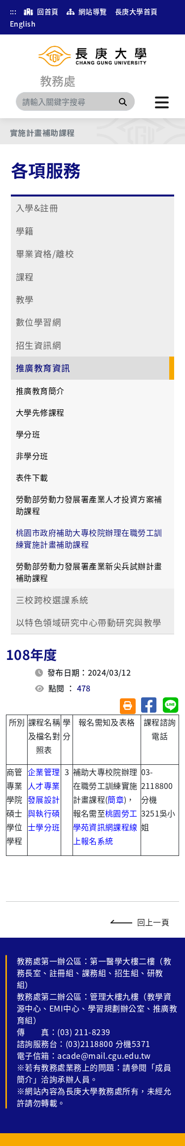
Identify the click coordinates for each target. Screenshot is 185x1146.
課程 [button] (25, 276)
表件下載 (32, 477)
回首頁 (47, 11)
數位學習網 (38, 322)
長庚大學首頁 (136, 11)
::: (13, 11)
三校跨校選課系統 (52, 599)
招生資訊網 (38, 345)
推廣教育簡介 (40, 390)
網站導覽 (91, 11)
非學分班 (32, 455)
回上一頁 (153, 922)
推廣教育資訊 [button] (43, 367)
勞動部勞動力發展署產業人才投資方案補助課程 (89, 505)
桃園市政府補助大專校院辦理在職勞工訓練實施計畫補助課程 (89, 538)
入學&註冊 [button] (37, 207)
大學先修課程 (40, 412)
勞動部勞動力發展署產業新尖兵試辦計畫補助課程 (89, 572)
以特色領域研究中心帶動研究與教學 (89, 622)
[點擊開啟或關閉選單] (162, 101)
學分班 (28, 434)
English (23, 24)
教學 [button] (25, 299)
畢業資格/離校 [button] (45, 253)
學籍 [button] (25, 231)
